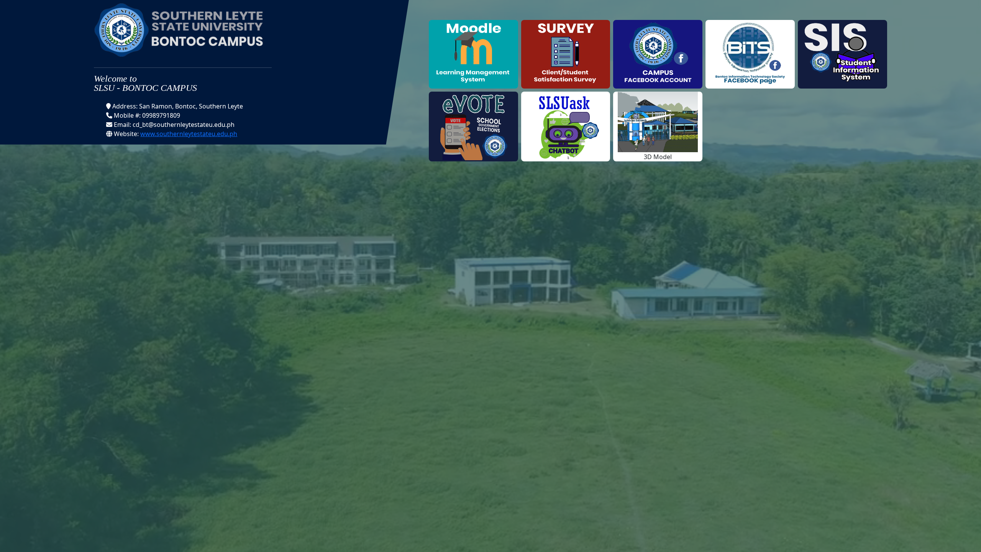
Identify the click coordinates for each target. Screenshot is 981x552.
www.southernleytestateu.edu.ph (188, 134)
